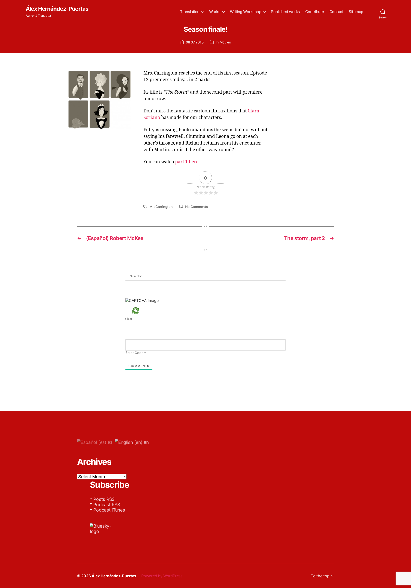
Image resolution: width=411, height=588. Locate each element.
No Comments (196, 206)
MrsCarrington (161, 206)
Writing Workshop (245, 11)
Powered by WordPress (161, 576)
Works (214, 11)
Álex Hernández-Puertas (57, 9)
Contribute (314, 11)
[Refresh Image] (142, 310)
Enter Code (135, 353)
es (109, 442)
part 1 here (186, 162)
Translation (190, 11)
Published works (285, 11)
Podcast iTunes (109, 510)
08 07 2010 (194, 42)
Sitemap (356, 11)
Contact (336, 11)
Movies (225, 42)
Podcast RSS (106, 504)
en (145, 442)
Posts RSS (104, 499)
